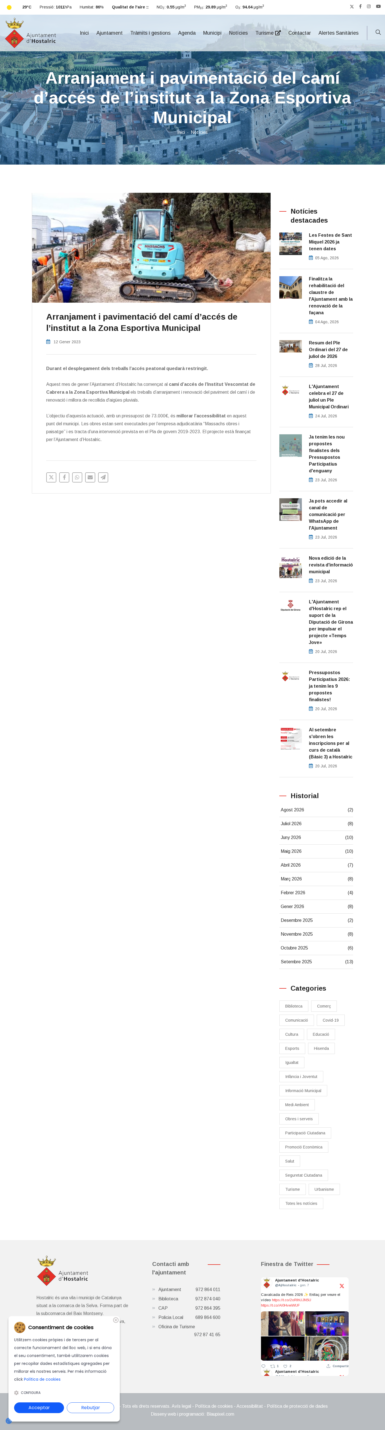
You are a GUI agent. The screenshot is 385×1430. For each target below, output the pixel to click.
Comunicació (296, 1020)
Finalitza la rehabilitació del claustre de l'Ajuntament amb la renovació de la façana (331, 295)
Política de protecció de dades (297, 1406)
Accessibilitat (249, 1406)
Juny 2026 (317, 837)
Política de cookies (214, 1406)
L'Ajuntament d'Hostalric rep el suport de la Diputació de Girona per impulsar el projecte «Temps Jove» (331, 622)
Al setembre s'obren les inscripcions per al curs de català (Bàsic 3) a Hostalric (330, 743)
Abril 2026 (317, 865)
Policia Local (189, 1317)
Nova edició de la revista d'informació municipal (331, 565)
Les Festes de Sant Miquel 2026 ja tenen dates (330, 242)
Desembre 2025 (317, 920)
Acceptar (39, 1407)
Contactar (299, 33)
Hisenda (321, 1048)
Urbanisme (324, 1189)
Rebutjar (90, 1407)
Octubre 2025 (317, 948)
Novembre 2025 (317, 934)
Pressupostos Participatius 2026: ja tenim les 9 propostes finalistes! (329, 686)
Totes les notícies (301, 1203)
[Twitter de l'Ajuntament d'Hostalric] (352, 6)
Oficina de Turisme (189, 1330)
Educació (321, 1034)
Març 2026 (317, 878)
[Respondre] (263, 1366)
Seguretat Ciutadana (303, 1175)
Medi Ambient (297, 1105)
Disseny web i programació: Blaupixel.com (192, 1414)
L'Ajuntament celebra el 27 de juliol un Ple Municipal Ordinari (329, 396)
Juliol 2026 (317, 823)
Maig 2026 (317, 851)
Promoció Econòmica (303, 1147)
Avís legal (181, 1406)
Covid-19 (331, 1020)
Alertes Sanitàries (338, 33)
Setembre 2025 (317, 961)
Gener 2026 (317, 906)
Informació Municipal (303, 1090)
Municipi (212, 33)
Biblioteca (293, 1006)
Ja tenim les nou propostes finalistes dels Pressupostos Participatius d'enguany (327, 454)
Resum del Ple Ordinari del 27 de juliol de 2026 (328, 349)
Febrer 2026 (317, 892)
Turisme (265, 33)
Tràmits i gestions (150, 33)
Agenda (187, 33)
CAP (189, 1308)
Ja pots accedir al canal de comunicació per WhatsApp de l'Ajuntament (328, 514)
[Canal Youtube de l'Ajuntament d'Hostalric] (378, 6)
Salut (289, 1161)
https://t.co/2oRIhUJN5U (291, 1300)
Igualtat (291, 1062)
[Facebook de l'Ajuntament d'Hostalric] (360, 6)
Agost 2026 (317, 809)
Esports (292, 1048)
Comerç (324, 1006)
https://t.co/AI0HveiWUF (280, 1305)
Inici (84, 33)
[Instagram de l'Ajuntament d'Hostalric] (369, 6)
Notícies (238, 33)
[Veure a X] (341, 1285)
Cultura (291, 1034)
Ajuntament (109, 33)
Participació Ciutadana (305, 1133)
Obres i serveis (299, 1119)
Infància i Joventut (301, 1076)
